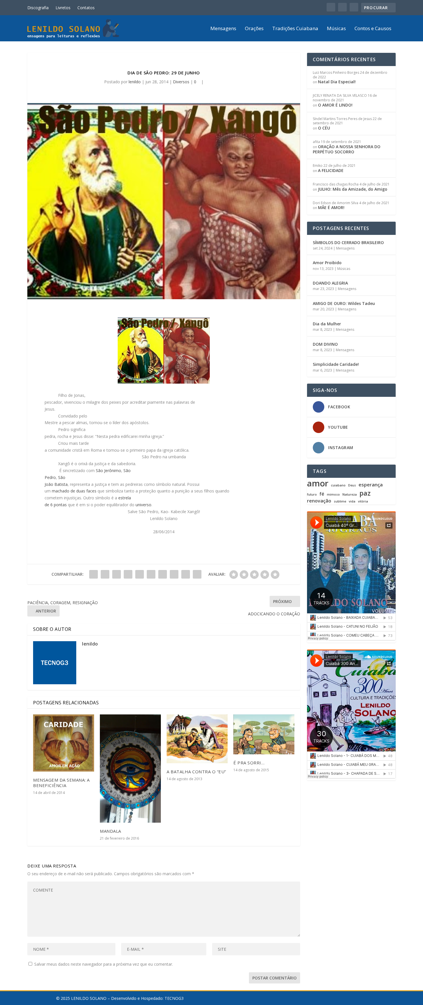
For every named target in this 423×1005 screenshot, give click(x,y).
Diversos (181, 81)
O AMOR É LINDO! (335, 105)
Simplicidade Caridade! (336, 364)
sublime (340, 501)
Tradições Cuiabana (295, 29)
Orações (254, 29)
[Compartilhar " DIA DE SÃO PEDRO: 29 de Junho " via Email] (185, 574)
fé (321, 494)
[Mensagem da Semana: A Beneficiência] (63, 742)
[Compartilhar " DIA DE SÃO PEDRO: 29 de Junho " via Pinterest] (139, 574)
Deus (352, 485)
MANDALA (110, 831)
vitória (363, 501)
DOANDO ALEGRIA (330, 283)
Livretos (63, 7)
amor (317, 483)
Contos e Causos (373, 29)
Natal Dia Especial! (337, 81)
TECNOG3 (174, 998)
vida (352, 501)
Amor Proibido (327, 262)
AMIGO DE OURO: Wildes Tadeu (344, 303)
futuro (312, 494)
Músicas (336, 29)
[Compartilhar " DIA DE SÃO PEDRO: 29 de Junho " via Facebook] (93, 574)
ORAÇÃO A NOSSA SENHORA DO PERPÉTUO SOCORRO (346, 149)
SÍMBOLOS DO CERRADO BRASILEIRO (348, 242)
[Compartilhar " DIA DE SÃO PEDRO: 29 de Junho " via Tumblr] (128, 574)
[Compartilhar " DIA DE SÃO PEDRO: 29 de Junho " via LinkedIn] (151, 574)
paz (365, 493)
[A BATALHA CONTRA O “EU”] (197, 738)
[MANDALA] (130, 768)
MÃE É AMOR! (331, 207)
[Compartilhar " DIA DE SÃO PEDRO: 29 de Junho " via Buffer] (162, 574)
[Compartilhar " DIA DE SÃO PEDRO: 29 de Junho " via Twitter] (105, 574)
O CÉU (324, 128)
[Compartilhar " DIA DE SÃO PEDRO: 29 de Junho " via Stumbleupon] (174, 574)
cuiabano (338, 485)
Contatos (86, 7)
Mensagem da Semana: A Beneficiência (61, 782)
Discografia (38, 7)
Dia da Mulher (327, 323)
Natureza (349, 494)
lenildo (135, 81)
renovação (319, 501)
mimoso (333, 494)
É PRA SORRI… (248, 763)
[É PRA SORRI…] (263, 734)
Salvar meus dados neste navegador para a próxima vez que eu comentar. (103, 964)
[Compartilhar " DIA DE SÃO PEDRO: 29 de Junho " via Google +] (116, 574)
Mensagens (223, 29)
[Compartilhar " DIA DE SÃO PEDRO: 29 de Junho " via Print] (197, 574)
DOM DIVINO (325, 344)
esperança (371, 485)
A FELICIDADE (331, 170)
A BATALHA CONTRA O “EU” (196, 771)
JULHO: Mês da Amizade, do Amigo (352, 189)
